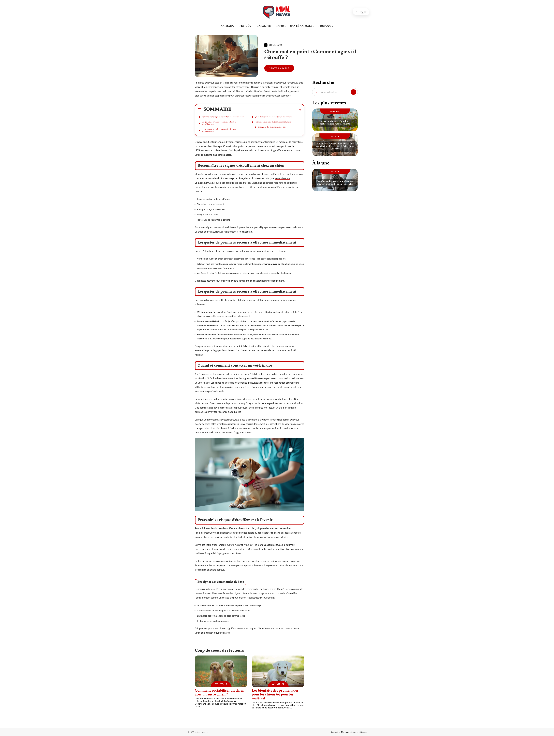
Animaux (278, 684)
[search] (357, 11)
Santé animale (279, 68)
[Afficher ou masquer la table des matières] (266, 110)
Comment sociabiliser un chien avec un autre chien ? (219, 692)
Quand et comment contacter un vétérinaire (273, 117)
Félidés (335, 136)
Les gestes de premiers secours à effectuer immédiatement (219, 123)
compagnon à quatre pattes (216, 154)
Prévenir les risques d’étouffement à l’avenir (273, 122)
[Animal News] (277, 11)
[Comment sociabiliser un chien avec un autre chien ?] (221, 671)
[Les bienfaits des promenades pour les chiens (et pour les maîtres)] (278, 671)
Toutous (221, 684)
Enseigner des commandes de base (272, 127)
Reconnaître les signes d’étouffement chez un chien (223, 117)
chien (204, 86)
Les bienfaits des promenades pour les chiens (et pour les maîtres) (275, 694)
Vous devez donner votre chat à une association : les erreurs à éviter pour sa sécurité (335, 146)
